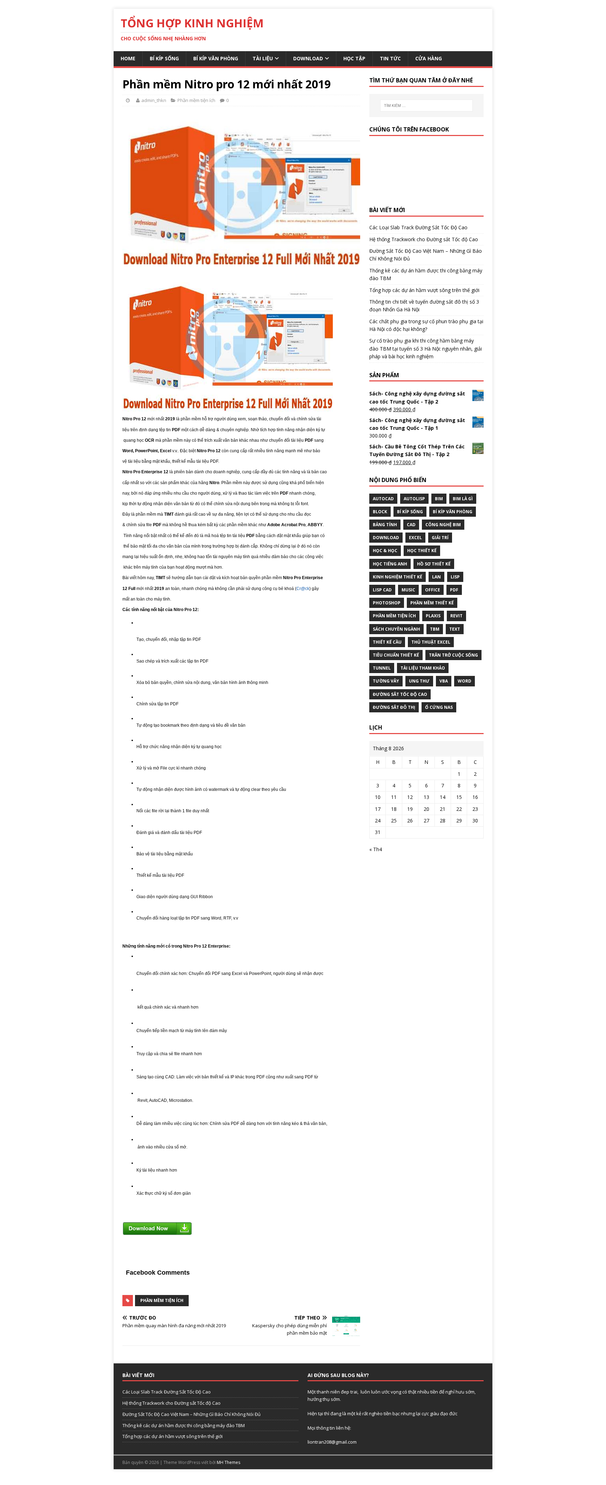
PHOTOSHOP (386, 603)
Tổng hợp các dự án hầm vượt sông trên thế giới (424, 290)
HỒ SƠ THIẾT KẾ (434, 564)
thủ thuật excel (430, 642)
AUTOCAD (383, 499)
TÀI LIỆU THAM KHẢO (422, 668)
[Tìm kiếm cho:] (426, 105)
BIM (439, 499)
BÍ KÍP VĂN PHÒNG (452, 512)
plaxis (433, 616)
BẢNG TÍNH (385, 525)
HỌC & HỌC (385, 551)
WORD (464, 681)
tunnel (382, 668)
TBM (434, 629)
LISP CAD (382, 590)
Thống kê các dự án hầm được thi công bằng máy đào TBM (183, 1425)
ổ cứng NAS (439, 707)
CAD (411, 525)
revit (456, 616)
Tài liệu (262, 58)
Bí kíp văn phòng (215, 58)
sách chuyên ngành (396, 629)
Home (128, 58)
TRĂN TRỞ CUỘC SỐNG (453, 655)
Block (380, 512)
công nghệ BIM (443, 525)
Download (308, 58)
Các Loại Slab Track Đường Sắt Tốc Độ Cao (418, 227)
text (454, 629)
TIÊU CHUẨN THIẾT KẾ (396, 655)
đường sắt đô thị (394, 707)
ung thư (419, 681)
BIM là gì (463, 499)
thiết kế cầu (387, 642)
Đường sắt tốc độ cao (400, 694)
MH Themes (228, 1462)
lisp (455, 577)
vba (443, 681)
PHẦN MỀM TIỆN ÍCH (161, 1300)
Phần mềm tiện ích (196, 100)
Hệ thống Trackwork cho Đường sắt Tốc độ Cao (423, 239)
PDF (454, 590)
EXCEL (415, 538)
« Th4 (375, 849)
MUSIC (408, 590)
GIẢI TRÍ (440, 538)
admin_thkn (153, 100)
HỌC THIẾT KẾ (422, 551)
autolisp (414, 499)
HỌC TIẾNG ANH (390, 564)
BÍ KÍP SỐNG (410, 512)
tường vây (386, 681)
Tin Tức (390, 58)
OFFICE (432, 590)
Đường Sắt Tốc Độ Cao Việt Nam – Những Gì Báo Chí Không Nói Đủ (191, 1414)
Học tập (354, 58)
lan (436, 577)
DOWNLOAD (386, 538)
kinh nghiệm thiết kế (397, 577)
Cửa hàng (428, 58)
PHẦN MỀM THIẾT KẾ (432, 603)
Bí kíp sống (164, 58)
